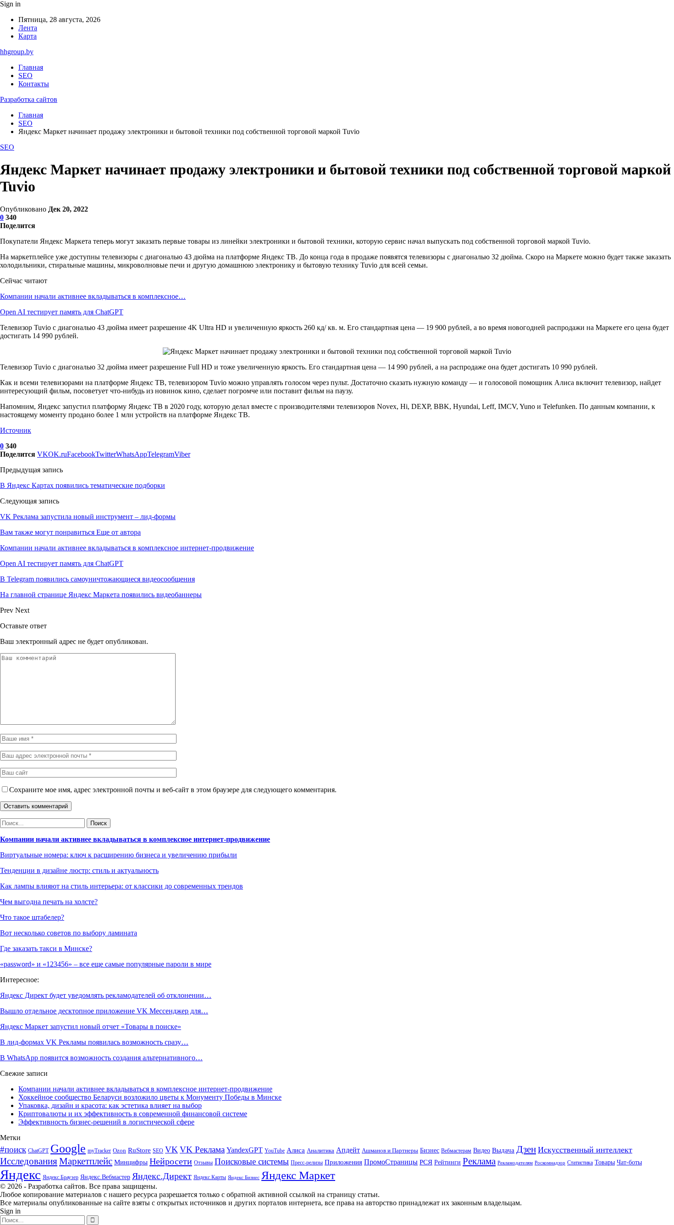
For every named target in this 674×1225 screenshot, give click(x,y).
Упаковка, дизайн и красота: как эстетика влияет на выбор (110, 1105)
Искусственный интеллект (585, 1149)
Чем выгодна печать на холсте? (49, 902)
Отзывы (203, 1162)
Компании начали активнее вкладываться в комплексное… (93, 296)
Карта (27, 36)
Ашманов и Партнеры (390, 1150)
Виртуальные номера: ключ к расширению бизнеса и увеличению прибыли (118, 855)
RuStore (139, 1150)
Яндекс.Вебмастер (105, 1177)
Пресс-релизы (307, 1163)
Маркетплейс (85, 1161)
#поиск (13, 1149)
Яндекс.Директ (162, 1176)
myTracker (99, 1151)
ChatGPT (38, 1150)
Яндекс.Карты (209, 1177)
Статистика (580, 1163)
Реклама (479, 1161)
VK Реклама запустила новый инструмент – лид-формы (88, 516)
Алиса (296, 1150)
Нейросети (170, 1161)
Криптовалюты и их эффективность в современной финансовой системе (132, 1114)
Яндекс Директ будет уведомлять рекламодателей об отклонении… (105, 995)
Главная (30, 67)
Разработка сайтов (28, 99)
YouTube (275, 1151)
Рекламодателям (515, 1162)
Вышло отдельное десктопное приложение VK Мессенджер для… (104, 1011)
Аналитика (320, 1150)
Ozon (119, 1150)
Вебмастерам (456, 1150)
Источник (15, 430)
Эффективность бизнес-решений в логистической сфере (106, 1122)
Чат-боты (629, 1162)
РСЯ (426, 1162)
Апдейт (348, 1150)
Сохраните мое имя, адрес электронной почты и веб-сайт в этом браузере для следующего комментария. (173, 790)
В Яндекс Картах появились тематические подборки (82, 485)
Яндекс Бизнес (244, 1177)
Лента (27, 28)
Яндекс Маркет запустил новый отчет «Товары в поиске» (90, 1026)
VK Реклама (202, 1149)
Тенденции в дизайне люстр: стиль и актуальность (79, 870)
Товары (605, 1162)
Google (68, 1148)
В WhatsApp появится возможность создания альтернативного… (101, 1058)
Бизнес (429, 1150)
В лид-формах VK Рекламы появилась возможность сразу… (94, 1042)
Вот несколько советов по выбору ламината (68, 933)
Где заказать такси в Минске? (46, 948)
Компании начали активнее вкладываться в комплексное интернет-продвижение (135, 839)
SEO (25, 75)
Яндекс (20, 1174)
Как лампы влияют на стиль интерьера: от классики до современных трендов (121, 886)
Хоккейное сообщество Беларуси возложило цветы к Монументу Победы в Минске (150, 1097)
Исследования (28, 1161)
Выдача (503, 1150)
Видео (481, 1150)
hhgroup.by (16, 52)
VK (171, 1149)
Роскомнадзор (550, 1162)
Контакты (33, 84)
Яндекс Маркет (298, 1175)
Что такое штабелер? (32, 917)
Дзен (526, 1149)
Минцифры (131, 1162)
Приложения (343, 1162)
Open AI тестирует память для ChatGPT (61, 312)
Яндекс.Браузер (60, 1177)
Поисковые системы (252, 1161)
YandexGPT (245, 1150)
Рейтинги (447, 1162)
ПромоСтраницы (391, 1162)
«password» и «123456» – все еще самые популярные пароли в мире (105, 964)
